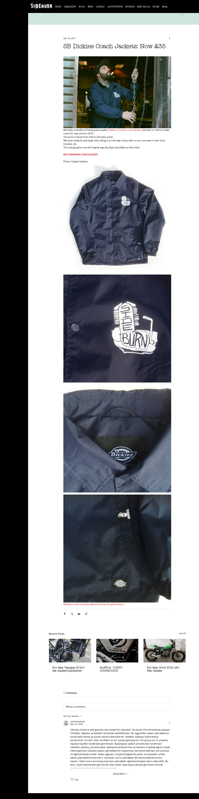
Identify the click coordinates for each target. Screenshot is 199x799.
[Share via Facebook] (64, 613)
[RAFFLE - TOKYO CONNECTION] (117, 650)
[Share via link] (86, 613)
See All (182, 633)
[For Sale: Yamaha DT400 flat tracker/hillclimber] (70, 650)
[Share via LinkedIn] (79, 613)
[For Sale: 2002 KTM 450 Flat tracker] (164, 650)
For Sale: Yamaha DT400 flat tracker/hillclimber (68, 669)
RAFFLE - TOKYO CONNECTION (111, 669)
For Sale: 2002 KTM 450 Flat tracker (163, 669)
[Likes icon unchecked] (72, 779)
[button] (70, 7)
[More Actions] (169, 723)
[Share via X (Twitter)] (72, 613)
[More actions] (169, 38)
